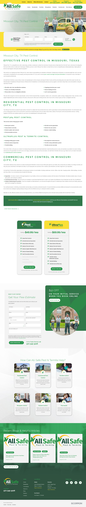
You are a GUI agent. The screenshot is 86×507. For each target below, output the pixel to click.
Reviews (25, 493)
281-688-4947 (66, 2)
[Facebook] (67, 482)
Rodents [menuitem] (55, 7)
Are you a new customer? (31, 317)
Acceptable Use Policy (32, 44)
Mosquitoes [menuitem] (48, 7)
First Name (27, 36)
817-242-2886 (77, 2)
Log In (77, 7)
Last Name (37, 36)
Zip (26, 323)
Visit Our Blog (10, 466)
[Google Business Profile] (76, 482)
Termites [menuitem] (41, 7)
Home (24, 482)
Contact (46, 2)
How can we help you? (13, 328)
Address (10, 317)
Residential (25, 484)
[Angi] (71, 482)
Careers (24, 2)
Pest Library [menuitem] (69, 7)
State (10, 323)
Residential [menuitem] (34, 7)
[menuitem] (5, 504)
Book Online (29, 267)
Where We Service (38, 2)
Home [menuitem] (28, 7)
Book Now (53, 300)
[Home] (13, 6)
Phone (56, 36)
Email (46, 36)
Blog (24, 491)
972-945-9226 (55, 2)
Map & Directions (38, 487)
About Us (29, 2)
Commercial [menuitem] (61, 7)
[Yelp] (80, 482)
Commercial (26, 486)
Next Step (58, 44)
